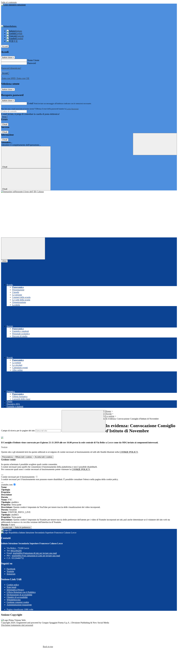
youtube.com (7, 484)
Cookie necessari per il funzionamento (18, 477)
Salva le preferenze (22, 527)
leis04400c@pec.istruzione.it (36, 555)
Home (108, 411)
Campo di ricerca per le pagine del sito (18, 430)
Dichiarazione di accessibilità (19, 595)
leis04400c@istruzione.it (35, 553)
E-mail (30, 103)
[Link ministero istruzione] (13, 5)
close (4, 261)
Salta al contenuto (9, 2)
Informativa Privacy (15, 590)
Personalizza (7, 457)
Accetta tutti (43, 457)
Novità (109, 414)
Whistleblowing (14, 600)
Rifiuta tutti (23, 457)
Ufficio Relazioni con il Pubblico (21, 592)
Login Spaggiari (72, 109)
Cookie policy (13, 585)
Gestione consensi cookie (18, 602)
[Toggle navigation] (23, 248)
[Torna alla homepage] (22, 191)
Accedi (5, 46)
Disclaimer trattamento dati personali (17, 625)
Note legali (11, 587)
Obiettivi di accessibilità (17, 597)
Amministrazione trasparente (19, 605)
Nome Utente (33, 60)
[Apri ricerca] (155, 144)
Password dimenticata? (11, 68)
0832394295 (16, 550)
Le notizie (110, 416)
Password (31, 63)
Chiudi (4, 124)
